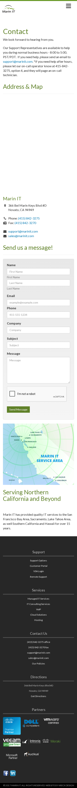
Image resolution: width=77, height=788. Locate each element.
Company (14, 323)
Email (11, 296)
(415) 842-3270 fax (38, 647)
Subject (12, 338)
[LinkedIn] (13, 773)
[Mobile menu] (68, 6)
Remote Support (38, 576)
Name (11, 265)
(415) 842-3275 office (38, 641)
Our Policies (38, 663)
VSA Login (38, 571)
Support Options (38, 560)
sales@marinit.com (21, 236)
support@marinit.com (18, 61)
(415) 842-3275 (29, 218)
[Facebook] (6, 773)
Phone (11, 308)
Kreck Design (66, 785)
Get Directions (38, 696)
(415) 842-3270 (25, 223)
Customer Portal (38, 565)
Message (13, 353)
